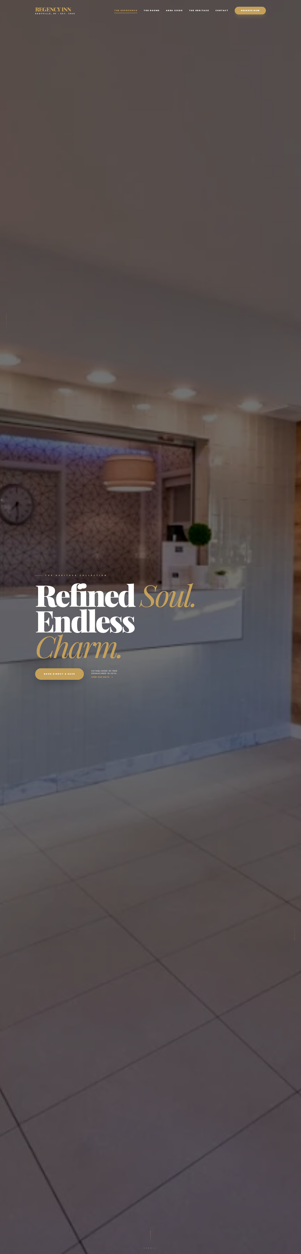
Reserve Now (250, 10)
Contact (221, 10)
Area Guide (174, 10)
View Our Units (100, 677)
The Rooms (152, 10)
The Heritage (199, 10)
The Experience (125, 10)
